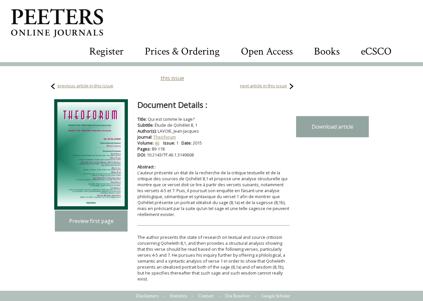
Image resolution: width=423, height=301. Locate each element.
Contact (206, 296)
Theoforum (164, 137)
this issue (172, 78)
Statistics (178, 296)
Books (327, 51)
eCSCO (376, 51)
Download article (332, 126)
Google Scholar (275, 296)
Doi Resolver (237, 296)
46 (157, 143)
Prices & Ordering (182, 51)
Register (106, 51)
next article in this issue (263, 86)
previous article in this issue (85, 86)
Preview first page (91, 221)
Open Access (267, 51)
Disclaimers (147, 296)
